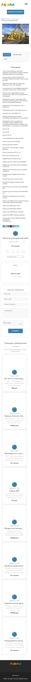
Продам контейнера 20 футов (14, 528)
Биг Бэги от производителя (14, 379)
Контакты (15, 675)
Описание (7, 54)
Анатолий (15, 274)
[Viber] (13, 226)
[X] (11, 226)
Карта (6, 59)
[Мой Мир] (8, 226)
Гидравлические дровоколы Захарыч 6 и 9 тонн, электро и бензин (14, 603)
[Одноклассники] (6, 226)
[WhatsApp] (16, 226)
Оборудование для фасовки (14, 641)
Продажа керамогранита (14, 566)
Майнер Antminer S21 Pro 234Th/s (14, 416)
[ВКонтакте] (4, 226)
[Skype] (18, 226)
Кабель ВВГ (14, 491)
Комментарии (17, 54)
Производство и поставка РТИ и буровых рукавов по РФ (14, 453)
